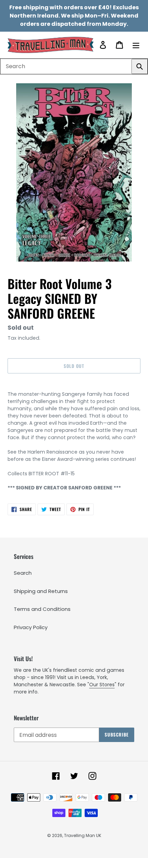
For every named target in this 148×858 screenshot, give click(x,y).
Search (23, 572)
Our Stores (102, 684)
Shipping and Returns (41, 591)
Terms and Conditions (42, 609)
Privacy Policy (30, 627)
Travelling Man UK (82, 835)
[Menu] (136, 45)
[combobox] (74, 66)
